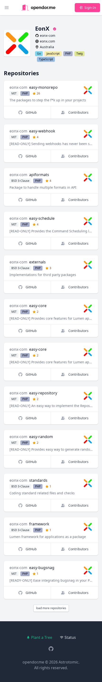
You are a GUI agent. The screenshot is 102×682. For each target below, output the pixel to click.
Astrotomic (69, 662)
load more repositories (51, 608)
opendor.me (33, 662)
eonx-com (18, 87)
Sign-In (90, 7)
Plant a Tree (41, 637)
